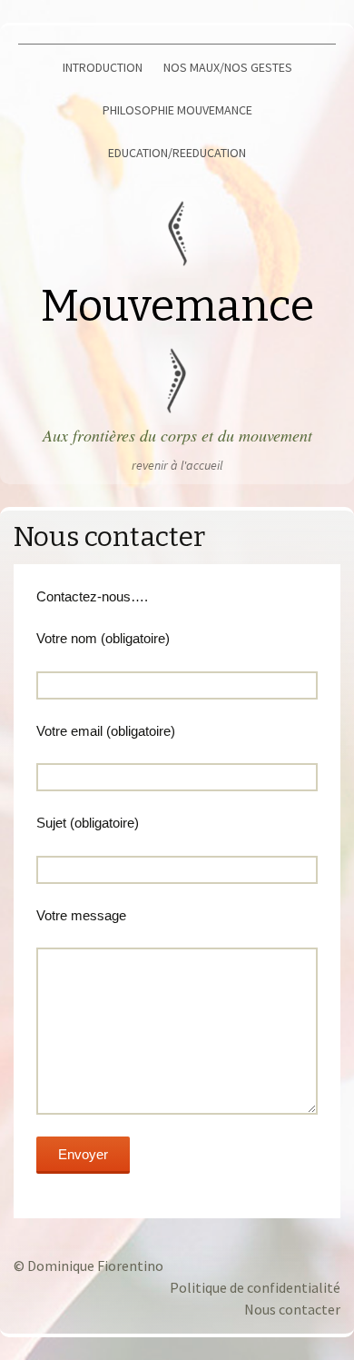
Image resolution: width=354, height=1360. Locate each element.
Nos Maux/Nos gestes (227, 67)
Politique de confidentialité (255, 1287)
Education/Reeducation (177, 152)
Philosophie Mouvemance (177, 110)
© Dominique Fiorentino (88, 1265)
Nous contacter (292, 1309)
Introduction (103, 67)
